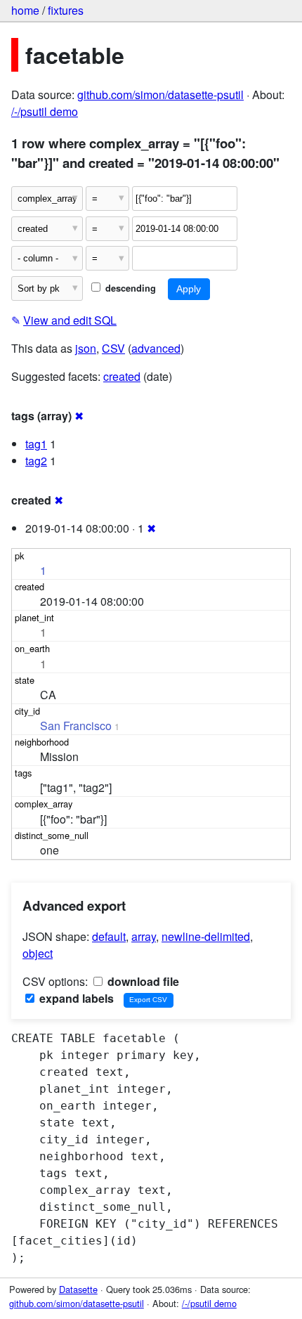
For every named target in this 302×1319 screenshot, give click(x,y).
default (109, 936)
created (121, 376)
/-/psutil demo (44, 111)
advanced (155, 348)
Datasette (78, 1289)
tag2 (36, 461)
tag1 (36, 444)
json (85, 348)
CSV (113, 348)
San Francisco (76, 725)
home (25, 10)
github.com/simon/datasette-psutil (160, 94)
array (143, 936)
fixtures (66, 10)
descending (129, 288)
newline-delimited (206, 936)
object (37, 953)
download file (142, 981)
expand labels (75, 998)
